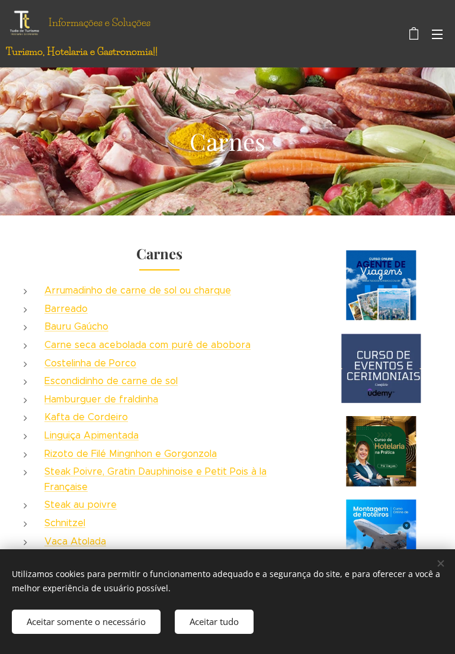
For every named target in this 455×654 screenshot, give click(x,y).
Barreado (66, 308)
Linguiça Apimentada (91, 435)
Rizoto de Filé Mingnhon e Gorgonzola (130, 453)
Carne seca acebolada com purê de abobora (147, 344)
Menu (437, 34)
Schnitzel (64, 523)
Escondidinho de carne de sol (111, 380)
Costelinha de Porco (90, 363)
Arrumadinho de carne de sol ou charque (137, 290)
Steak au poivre (80, 504)
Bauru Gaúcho (76, 326)
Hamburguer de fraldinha (101, 399)
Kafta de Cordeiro (86, 417)
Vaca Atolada (75, 541)
